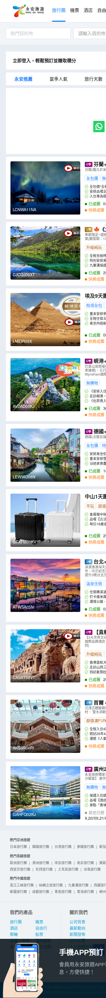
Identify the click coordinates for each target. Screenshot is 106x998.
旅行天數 (94, 79)
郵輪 (14, 934)
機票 (74, 10)
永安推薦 (23, 79)
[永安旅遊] (28, 11)
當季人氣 (58, 79)
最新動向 (77, 928)
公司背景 (77, 922)
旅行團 (59, 10)
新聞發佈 (77, 934)
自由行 (41, 928)
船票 (39, 934)
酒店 (88, 10)
